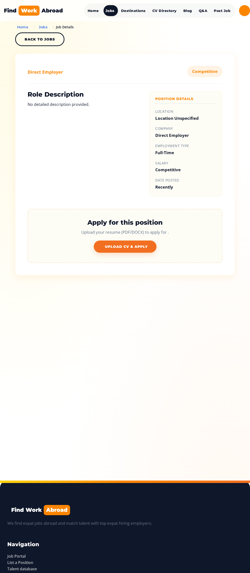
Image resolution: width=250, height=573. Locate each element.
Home (93, 11)
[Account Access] (244, 10)
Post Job (222, 11)
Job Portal (16, 556)
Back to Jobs (40, 39)
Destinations (133, 11)
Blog (187, 11)
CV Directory (164, 11)
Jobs (110, 11)
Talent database (22, 569)
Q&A (203, 11)
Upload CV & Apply (126, 246)
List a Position (20, 562)
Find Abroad (33, 10)
